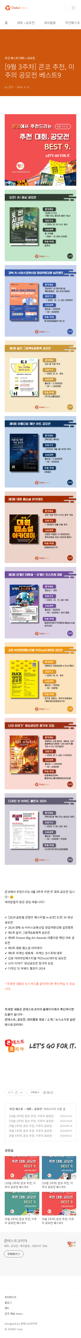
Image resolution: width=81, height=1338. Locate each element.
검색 (64, 8)
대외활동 (50, 22)
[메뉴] (73, 8)
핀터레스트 (11, 1297)
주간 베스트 (16, 1109)
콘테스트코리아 (15, 1240)
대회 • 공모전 (26, 22)
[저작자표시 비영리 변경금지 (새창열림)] (48, 1092)
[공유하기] (16, 1093)
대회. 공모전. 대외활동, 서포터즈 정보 (25, 1246)
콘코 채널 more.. (14, 1313)
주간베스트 (72, 22)
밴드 (7, 1308)
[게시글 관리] (21, 1093)
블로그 (8, 1302)
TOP (73, 1297)
